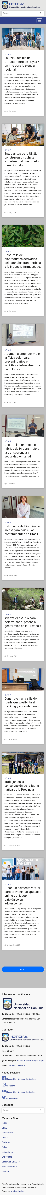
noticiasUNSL (12, 1098)
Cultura (5, 1147)
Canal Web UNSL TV (11, 1162)
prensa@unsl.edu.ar (16, 1065)
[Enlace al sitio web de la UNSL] (23, 1004)
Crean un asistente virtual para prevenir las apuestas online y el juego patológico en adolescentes (22, 895)
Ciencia (7, 54)
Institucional (7, 1132)
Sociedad (6, 1142)
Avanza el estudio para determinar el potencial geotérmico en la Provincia (22, 622)
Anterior (23, 969)
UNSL (4, 1128)
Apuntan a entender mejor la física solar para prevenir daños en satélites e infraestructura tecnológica (22, 361)
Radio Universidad (10, 1166)
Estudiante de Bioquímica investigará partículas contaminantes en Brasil (22, 530)
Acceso (5, 1171)
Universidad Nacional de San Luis (21, 1079)
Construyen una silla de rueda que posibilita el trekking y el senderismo (21, 702)
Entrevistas (7, 1157)
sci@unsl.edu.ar (18, 1191)
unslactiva (10, 1086)
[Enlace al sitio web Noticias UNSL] (23, 1037)
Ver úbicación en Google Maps (30, 1060)
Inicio (4, 1123)
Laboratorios (7, 1152)
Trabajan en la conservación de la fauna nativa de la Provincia (21, 785)
